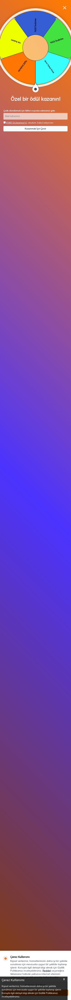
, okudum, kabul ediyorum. (30, 122)
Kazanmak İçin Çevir (35, 128)
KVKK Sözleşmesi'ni (16, 122)
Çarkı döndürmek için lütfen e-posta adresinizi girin (29, 110)
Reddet (47, 970)
